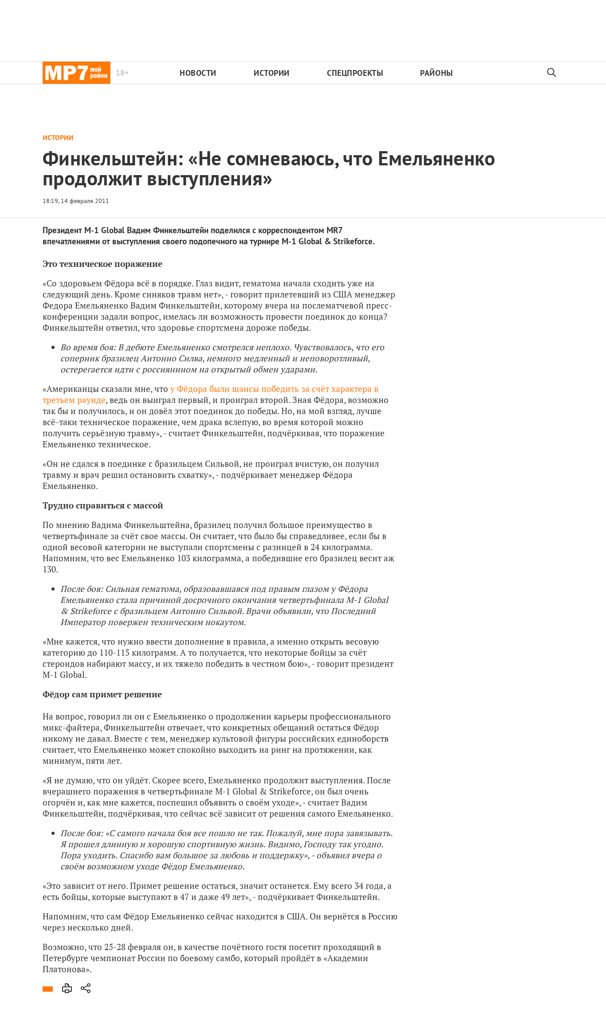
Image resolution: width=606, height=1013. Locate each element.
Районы (436, 73)
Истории (272, 73)
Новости (198, 73)
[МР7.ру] (76, 73)
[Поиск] (552, 73)
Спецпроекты (355, 73)
